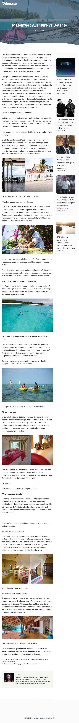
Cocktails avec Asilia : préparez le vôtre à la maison (20, 664)
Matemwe (6, 118)
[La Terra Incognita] (9, 3)
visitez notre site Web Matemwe (14, 651)
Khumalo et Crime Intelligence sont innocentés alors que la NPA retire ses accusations (65, 162)
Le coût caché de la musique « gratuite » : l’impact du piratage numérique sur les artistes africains (64, 85)
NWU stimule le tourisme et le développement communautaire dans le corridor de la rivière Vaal (65, 242)
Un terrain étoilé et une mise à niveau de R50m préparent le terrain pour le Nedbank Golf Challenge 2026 (65, 202)
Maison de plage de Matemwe (31, 604)
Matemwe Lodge (31, 499)
